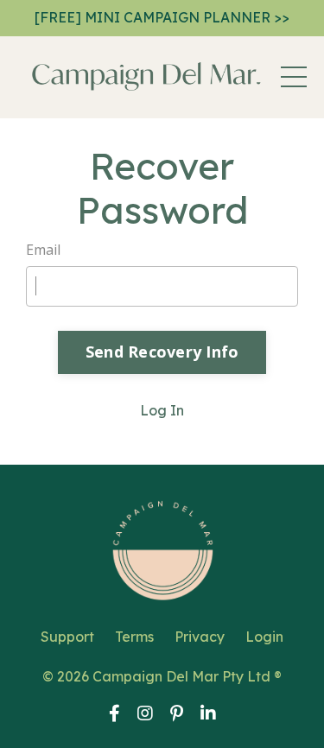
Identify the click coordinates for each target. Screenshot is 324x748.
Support (67, 636)
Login (264, 636)
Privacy (200, 636)
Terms (134, 636)
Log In (162, 410)
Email (43, 249)
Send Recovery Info (162, 351)
